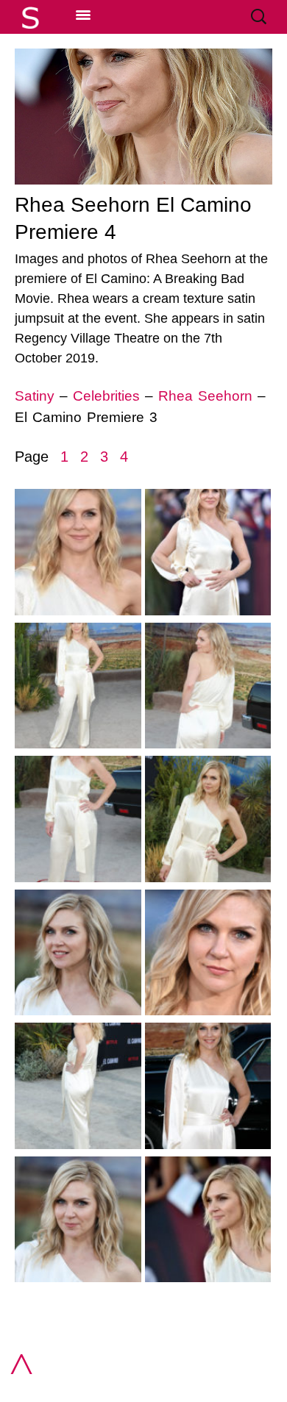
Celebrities (106, 396)
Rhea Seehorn (205, 396)
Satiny (34, 396)
